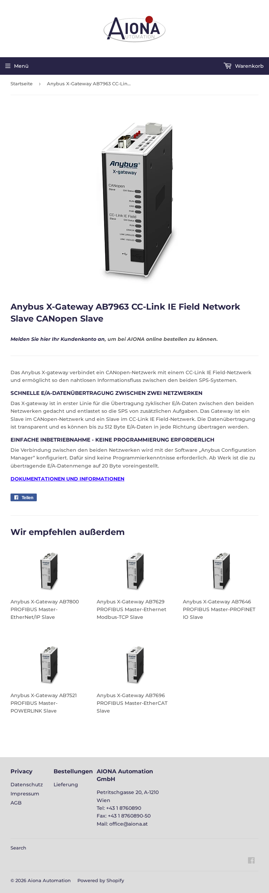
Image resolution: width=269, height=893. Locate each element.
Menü (21, 66)
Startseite (22, 83)
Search (18, 848)
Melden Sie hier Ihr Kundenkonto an (58, 339)
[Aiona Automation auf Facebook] (251, 861)
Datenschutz (27, 784)
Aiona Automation (49, 880)
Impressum (25, 794)
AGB (16, 803)
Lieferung (66, 784)
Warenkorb (249, 66)
